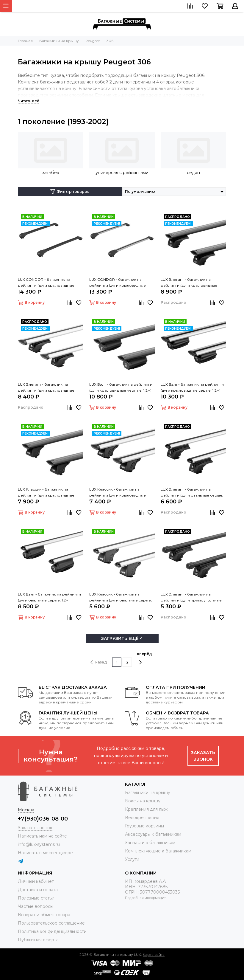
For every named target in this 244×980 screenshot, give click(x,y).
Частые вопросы (35, 906)
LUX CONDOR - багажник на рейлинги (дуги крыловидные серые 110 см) (117, 283)
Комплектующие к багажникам (158, 851)
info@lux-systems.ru (39, 844)
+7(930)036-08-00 (43, 818)
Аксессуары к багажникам (153, 834)
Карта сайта (154, 954)
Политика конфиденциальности (52, 931)
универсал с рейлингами (122, 172)
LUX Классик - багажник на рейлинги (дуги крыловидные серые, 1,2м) (117, 492)
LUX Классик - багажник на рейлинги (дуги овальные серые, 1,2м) (120, 597)
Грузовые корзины (144, 826)
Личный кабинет (36, 881)
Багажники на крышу (147, 792)
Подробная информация (145, 898)
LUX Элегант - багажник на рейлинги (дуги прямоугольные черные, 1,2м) (191, 597)
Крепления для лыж (146, 809)
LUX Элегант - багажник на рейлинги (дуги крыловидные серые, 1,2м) (46, 387)
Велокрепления (142, 817)
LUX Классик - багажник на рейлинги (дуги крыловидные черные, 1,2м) (46, 492)
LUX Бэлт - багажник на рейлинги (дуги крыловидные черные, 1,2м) (120, 387)
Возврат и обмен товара (44, 914)
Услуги (132, 859)
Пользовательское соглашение (51, 923)
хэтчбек (50, 172)
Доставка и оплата (38, 889)
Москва (26, 809)
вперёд (144, 654)
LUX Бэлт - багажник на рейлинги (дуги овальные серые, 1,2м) (49, 597)
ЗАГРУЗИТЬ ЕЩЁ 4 (122, 638)
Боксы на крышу (142, 801)
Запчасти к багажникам (150, 842)
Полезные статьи (36, 898)
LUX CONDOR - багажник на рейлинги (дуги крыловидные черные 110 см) (46, 283)
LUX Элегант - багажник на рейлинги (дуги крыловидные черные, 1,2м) (189, 283)
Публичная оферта (38, 939)
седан (193, 172)
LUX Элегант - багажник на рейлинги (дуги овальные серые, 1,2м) (192, 492)
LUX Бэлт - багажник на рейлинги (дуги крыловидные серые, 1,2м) (192, 387)
